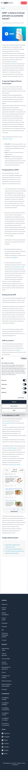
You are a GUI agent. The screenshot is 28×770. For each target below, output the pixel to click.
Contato (4, 640)
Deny (14, 410)
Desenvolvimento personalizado (6, 685)
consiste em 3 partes (7, 139)
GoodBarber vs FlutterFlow (5, 708)
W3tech (18, 350)
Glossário (4, 689)
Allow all (14, 401)
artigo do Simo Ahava (15, 464)
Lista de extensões (4, 663)
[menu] (2, 3)
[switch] (25, 384)
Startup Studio (4, 618)
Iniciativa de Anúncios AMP (17, 267)
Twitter (6, 740)
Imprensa (4, 626)
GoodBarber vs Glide (5, 714)
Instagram (7, 736)
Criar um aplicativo (4, 654)
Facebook (7, 733)
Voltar (3, 8)
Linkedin (6, 747)
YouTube (6, 743)
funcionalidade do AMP (7, 423)
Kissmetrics (14, 61)
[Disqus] (14, 574)
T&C (3, 630)
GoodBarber (15, 257)
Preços (4, 672)
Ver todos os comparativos (5, 724)
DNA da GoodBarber (5, 613)
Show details (21, 397)
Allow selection (14, 406)
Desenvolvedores (6, 681)
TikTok (5, 753)
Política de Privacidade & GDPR (5, 634)
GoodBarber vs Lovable (5, 719)
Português (15, 764)
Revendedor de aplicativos (6, 668)
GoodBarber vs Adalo (5, 698)
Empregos (4, 623)
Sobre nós (4, 604)
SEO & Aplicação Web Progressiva (13, 549)
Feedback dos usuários (6, 676)
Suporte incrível (4, 608)
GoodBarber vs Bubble (5, 703)
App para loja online (5, 649)
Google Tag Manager (11, 448)
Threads (6, 750)
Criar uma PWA (6, 658)
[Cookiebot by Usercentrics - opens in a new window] (21, 358)
